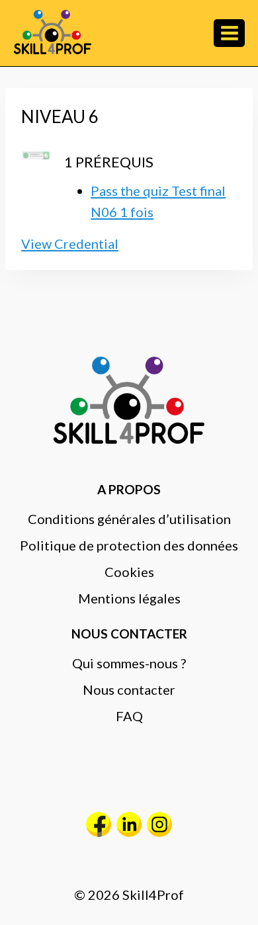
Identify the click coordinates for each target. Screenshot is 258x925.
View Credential (69, 243)
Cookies (129, 572)
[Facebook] (98, 824)
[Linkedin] (129, 824)
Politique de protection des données (129, 545)
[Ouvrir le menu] (229, 32)
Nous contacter (129, 689)
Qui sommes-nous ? (129, 663)
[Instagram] (159, 824)
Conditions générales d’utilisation (129, 519)
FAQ (129, 716)
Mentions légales (129, 598)
